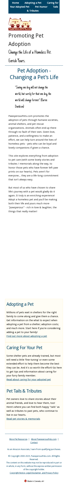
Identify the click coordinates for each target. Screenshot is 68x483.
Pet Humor (41, 6)
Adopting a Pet (33, 2)
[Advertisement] (34, 256)
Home (15, 2)
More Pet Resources (18, 439)
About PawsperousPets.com (44, 439)
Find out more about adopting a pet (26, 336)
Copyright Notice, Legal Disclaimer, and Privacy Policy (34, 473)
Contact (34, 442)
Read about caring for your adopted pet (28, 379)
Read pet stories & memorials (23, 418)
